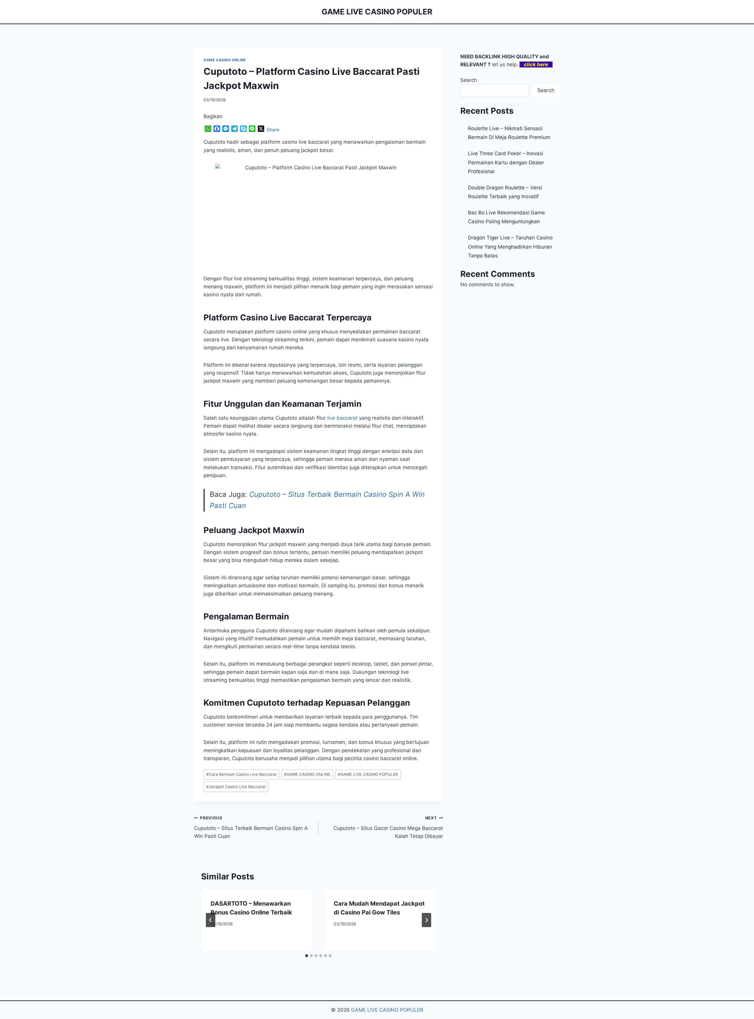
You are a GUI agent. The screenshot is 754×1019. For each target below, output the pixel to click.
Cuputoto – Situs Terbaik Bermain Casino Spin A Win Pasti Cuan (251, 827)
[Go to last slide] (210, 920)
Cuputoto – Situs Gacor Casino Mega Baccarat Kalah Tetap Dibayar (388, 827)
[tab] (306, 955)
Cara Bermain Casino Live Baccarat (241, 774)
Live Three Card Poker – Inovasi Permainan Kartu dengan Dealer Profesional (506, 162)
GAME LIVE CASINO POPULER (368, 774)
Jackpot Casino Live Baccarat (236, 786)
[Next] (426, 920)
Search (468, 80)
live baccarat (342, 418)
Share (273, 130)
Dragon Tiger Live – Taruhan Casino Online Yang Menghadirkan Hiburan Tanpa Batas (510, 247)
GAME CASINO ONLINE (225, 60)
